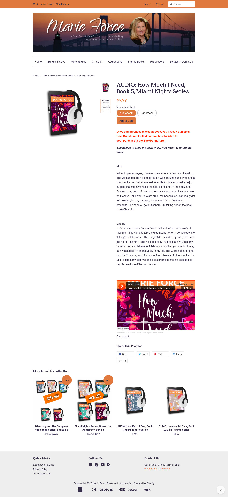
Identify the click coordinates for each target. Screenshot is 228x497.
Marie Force (121, 333)
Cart (162, 4)
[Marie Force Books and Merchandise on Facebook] (90, 465)
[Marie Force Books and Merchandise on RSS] (109, 465)
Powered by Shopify (143, 483)
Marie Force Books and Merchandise (112, 483)
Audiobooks (115, 62)
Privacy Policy (40, 469)
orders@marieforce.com (157, 468)
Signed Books (136, 62)
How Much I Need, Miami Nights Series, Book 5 (145, 333)
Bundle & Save (56, 62)
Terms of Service (42, 473)
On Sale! (97, 62)
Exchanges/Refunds (43, 464)
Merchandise (78, 62)
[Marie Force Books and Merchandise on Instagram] (96, 465)
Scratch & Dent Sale (182, 62)
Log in (147, 4)
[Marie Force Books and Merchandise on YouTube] (103, 465)
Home (38, 62)
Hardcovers (157, 62)
